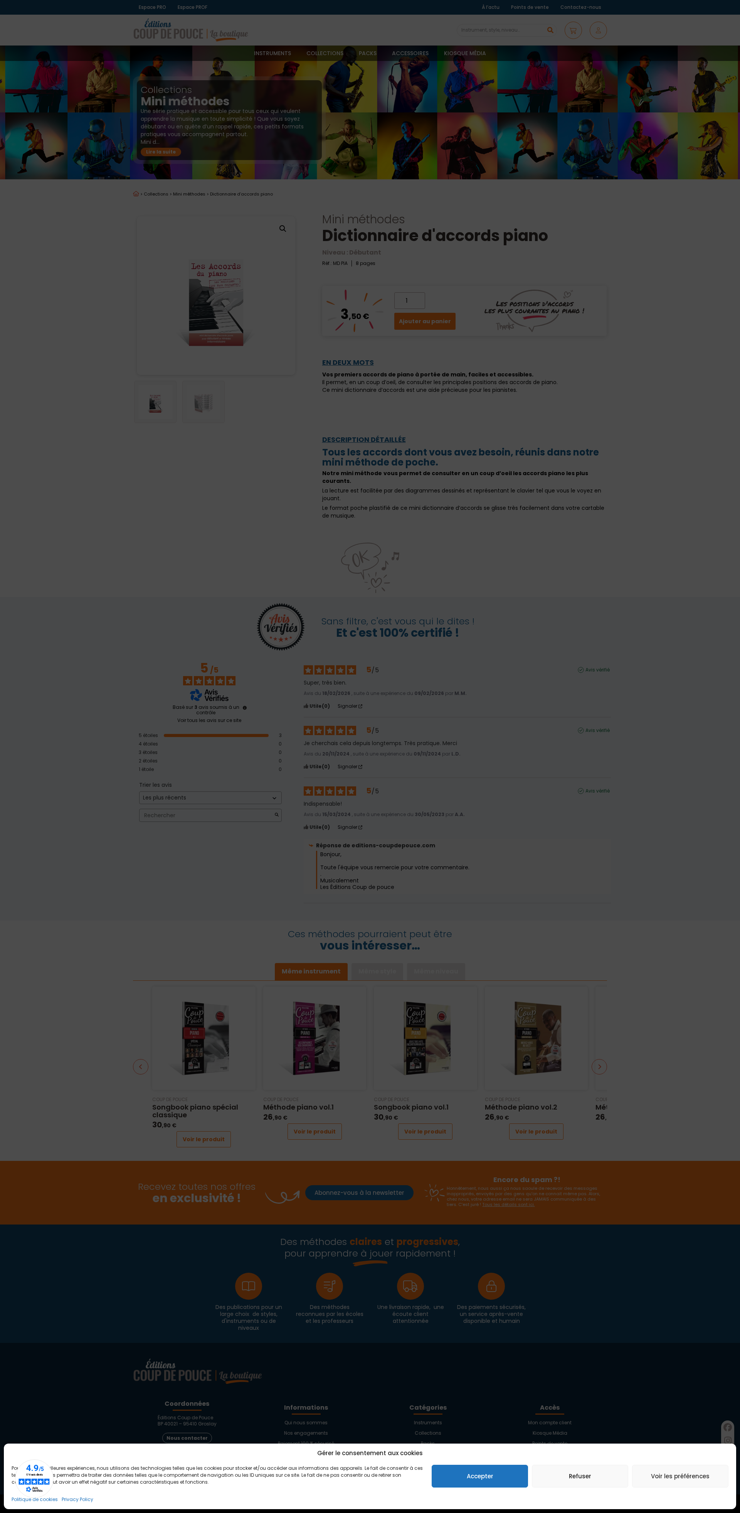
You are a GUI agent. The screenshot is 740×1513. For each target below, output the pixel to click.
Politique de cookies (35, 1499)
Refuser (580, 1476)
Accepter (480, 1476)
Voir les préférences (680, 1476)
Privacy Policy (77, 1499)
